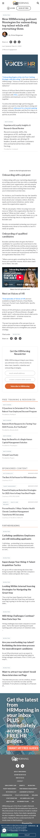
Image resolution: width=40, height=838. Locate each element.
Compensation (7, 795)
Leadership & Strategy (27, 792)
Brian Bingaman (17, 35)
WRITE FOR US (20, 778)
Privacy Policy (14, 830)
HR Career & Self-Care (27, 798)
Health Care (10, 801)
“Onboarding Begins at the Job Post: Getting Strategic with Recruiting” (18, 78)
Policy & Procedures (22, 795)
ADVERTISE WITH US (20, 774)
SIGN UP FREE (23, 8)
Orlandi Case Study (10, 455)
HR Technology (11, 792)
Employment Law (10, 785)
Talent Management (9, 788)
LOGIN (12, 8)
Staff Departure (11, 798)
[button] (4, 830)
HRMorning (21, 3)
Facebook (16, 765)
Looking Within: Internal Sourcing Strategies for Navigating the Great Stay (18, 589)
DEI (33, 801)
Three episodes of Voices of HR (13, 299)
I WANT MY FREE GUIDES (23, 748)
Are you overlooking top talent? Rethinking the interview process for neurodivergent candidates (18, 645)
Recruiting (6, 15)
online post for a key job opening (25, 108)
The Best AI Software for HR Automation (19, 477)
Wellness (35, 795)
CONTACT (20, 781)
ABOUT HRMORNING (20, 771)
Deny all (27, 835)
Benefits (22, 785)
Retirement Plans (23, 801)
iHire (15, 95)
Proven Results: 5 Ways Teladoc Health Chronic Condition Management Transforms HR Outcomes (18, 511)
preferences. (32, 825)
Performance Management (28, 788)
